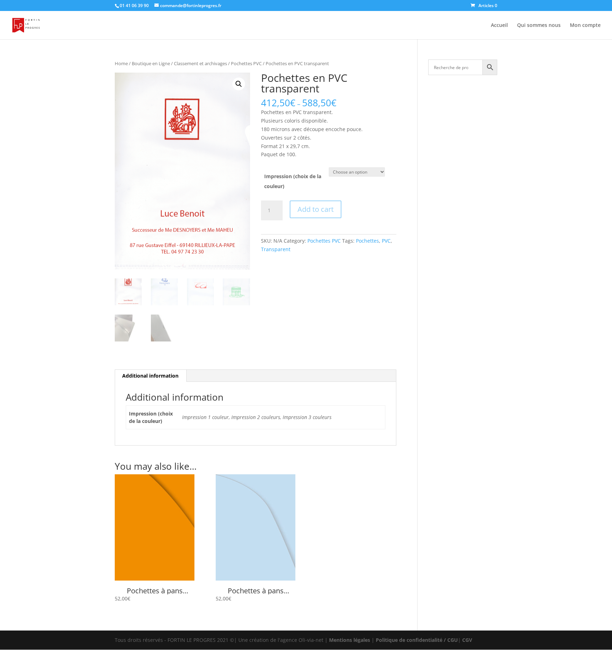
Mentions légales (349, 640)
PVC (386, 240)
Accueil (499, 25)
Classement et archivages (200, 63)
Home (121, 63)
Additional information (150, 375)
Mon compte (585, 25)
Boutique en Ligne (151, 63)
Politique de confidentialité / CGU (417, 640)
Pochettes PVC (246, 63)
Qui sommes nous (539, 25)
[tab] (150, 376)
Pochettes (367, 240)
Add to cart (316, 209)
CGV (467, 640)
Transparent (275, 249)
